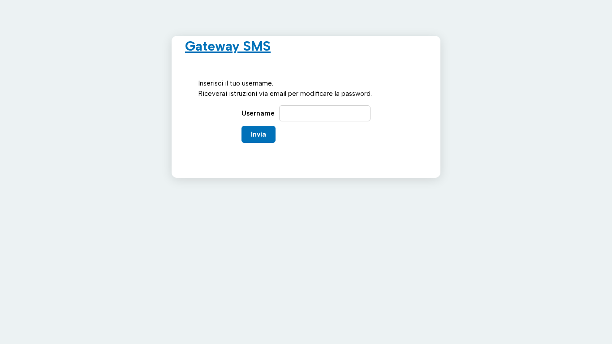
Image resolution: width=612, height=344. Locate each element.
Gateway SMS (228, 46)
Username (258, 113)
